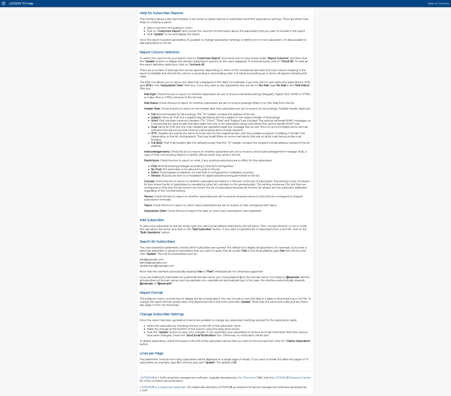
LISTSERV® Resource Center (292, 377)
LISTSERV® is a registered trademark (163, 387)
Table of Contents (438, 3)
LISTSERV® (147, 377)
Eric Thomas (245, 377)
